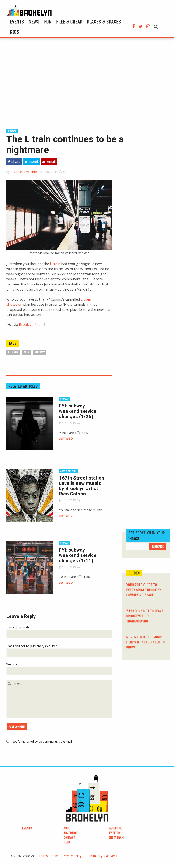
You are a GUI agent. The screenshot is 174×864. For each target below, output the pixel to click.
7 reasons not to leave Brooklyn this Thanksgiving (144, 616)
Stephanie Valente (24, 171)
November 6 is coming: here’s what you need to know (145, 642)
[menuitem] (16, 22)
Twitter (114, 833)
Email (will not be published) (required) (32, 646)
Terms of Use (48, 856)
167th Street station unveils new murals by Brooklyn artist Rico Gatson (81, 486)
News (34, 22)
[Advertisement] (87, 82)
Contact (69, 838)
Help (66, 842)
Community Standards (102, 856)
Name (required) (17, 627)
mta (26, 352)
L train (55, 263)
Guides (134, 572)
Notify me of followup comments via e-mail (42, 741)
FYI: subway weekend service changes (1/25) (78, 411)
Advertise (70, 833)
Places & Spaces (104, 22)
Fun (48, 22)
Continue (64, 438)
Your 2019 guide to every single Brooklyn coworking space (144, 589)
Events (17, 22)
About (67, 828)
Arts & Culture (68, 471)
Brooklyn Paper (31, 324)
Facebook (115, 828)
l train (13, 352)
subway (12, 130)
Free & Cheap (69, 22)
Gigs (14, 32)
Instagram (116, 838)
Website (11, 664)
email (51, 161)
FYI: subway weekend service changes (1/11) (78, 555)
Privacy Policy (72, 856)
